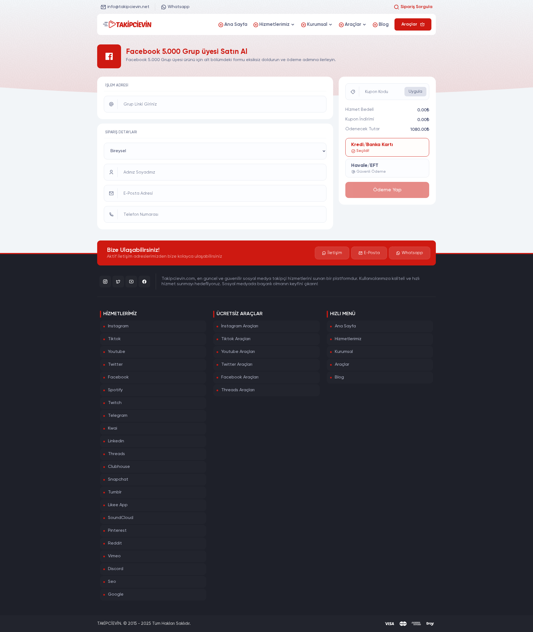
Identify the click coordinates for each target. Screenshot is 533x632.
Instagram (118, 326)
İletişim (335, 253)
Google (116, 594)
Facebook (118, 377)
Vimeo (114, 556)
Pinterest (117, 530)
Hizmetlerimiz (348, 339)
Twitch (115, 403)
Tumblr (115, 492)
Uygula (415, 91)
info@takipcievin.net (128, 7)
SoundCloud (120, 518)
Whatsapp (179, 7)
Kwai (112, 428)
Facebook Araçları (239, 377)
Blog (339, 377)
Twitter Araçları (236, 364)
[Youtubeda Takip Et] (131, 281)
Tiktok (114, 339)
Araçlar (342, 364)
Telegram (117, 415)
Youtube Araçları (238, 352)
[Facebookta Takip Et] (144, 281)
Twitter (115, 364)
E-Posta (372, 253)
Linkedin (116, 441)
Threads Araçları (238, 390)
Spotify (115, 390)
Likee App (118, 505)
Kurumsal (344, 352)
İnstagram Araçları (239, 326)
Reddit (115, 543)
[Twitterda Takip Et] (118, 281)
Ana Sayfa (345, 326)
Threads (116, 454)
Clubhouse (119, 467)
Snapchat (118, 479)
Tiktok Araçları (235, 339)
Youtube (116, 352)
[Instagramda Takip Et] (105, 281)
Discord (115, 569)
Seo (112, 582)
